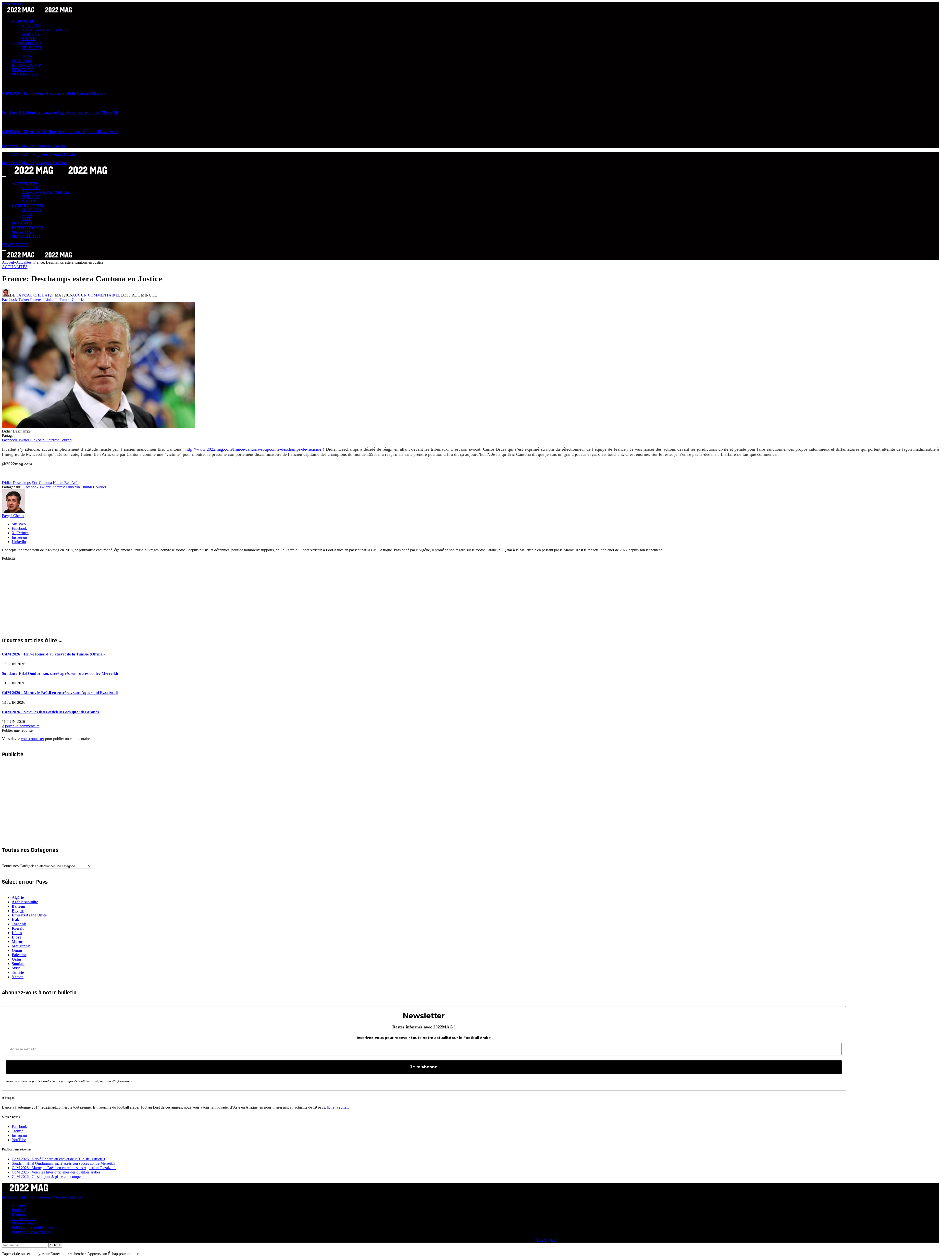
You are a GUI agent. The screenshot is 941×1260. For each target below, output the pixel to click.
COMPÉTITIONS (26, 43)
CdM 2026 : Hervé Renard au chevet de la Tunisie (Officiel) (53, 93)
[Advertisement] (149, 595)
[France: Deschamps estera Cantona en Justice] (98, 427)
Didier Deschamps (16, 483)
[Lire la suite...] (338, 1107)
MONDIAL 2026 (25, 74)
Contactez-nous (24, 1219)
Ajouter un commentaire (20, 726)
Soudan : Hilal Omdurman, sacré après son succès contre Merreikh (60, 113)
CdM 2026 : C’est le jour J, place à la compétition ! (51, 1176)
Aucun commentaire (95, 295)
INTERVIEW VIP (26, 65)
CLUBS (28, 52)
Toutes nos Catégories (19, 866)
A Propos (19, 1205)
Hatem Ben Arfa (65, 483)
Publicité (18, 1210)
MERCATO (21, 61)
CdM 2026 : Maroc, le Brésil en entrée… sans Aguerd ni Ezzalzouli (60, 132)
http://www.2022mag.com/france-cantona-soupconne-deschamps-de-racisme (253, 449)
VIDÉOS (29, 39)
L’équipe (18, 1214)
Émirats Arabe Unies (29, 915)
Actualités (14, 267)
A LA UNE (31, 26)
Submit (55, 1245)
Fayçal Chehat (33, 295)
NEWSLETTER (15, 245)
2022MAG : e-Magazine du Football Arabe (44, 155)
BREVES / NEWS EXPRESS (45, 30)
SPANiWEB (546, 1240)
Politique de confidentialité (32, 1227)
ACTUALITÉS (24, 21)
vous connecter (32, 739)
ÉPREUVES (32, 48)
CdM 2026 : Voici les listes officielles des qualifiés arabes (50, 712)
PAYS (26, 56)
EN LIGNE (31, 34)
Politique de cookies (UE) (32, 1232)
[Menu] (4, 176)
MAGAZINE (22, 70)
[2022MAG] (61, 175)
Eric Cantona (42, 483)
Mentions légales (25, 1223)
